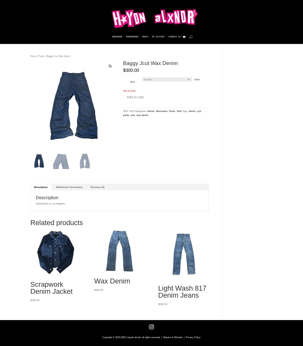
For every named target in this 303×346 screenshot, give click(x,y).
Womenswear (132, 37)
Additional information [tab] (69, 187)
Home (33, 56)
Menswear (117, 37)
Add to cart (135, 97)
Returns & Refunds (173, 337)
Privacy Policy (193, 337)
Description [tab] (41, 187)
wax (133, 115)
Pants (41, 56)
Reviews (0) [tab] (98, 187)
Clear (197, 79)
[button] (110, 66)
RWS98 (145, 37)
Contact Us (174, 37)
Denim (151, 111)
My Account (158, 37)
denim (192, 111)
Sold (179, 111)
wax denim (142, 115)
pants (126, 115)
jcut (199, 111)
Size (132, 81)
